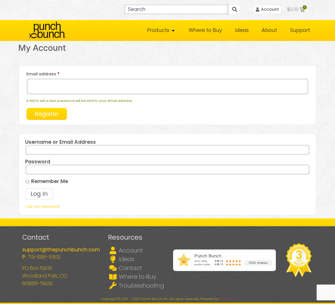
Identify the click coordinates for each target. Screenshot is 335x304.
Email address (52, 73)
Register (47, 114)
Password (37, 161)
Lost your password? (42, 206)
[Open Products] (173, 30)
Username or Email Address (60, 142)
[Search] (234, 9)
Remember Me (49, 181)
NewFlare (227, 299)
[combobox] (176, 9)
